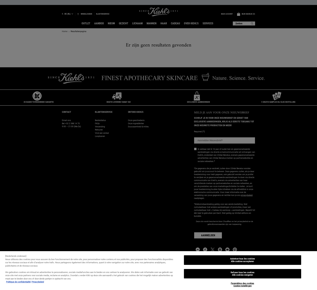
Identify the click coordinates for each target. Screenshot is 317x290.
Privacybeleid (38, 282)
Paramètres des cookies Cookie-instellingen (242, 284)
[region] (158, 270)
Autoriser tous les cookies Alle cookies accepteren (242, 260)
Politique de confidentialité (18, 282)
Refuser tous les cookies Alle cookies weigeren (242, 273)
